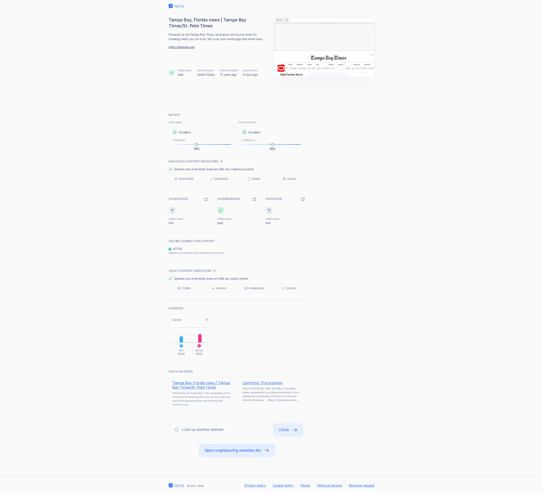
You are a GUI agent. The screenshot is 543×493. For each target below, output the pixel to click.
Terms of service (329, 485)
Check (284, 430)
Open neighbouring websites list (232, 450)
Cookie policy (283, 485)
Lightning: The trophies (262, 383)
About (305, 485)
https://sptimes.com (182, 47)
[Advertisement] (271, 94)
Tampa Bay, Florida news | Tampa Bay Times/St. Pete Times (201, 385)
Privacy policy (255, 485)
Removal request (361, 485)
